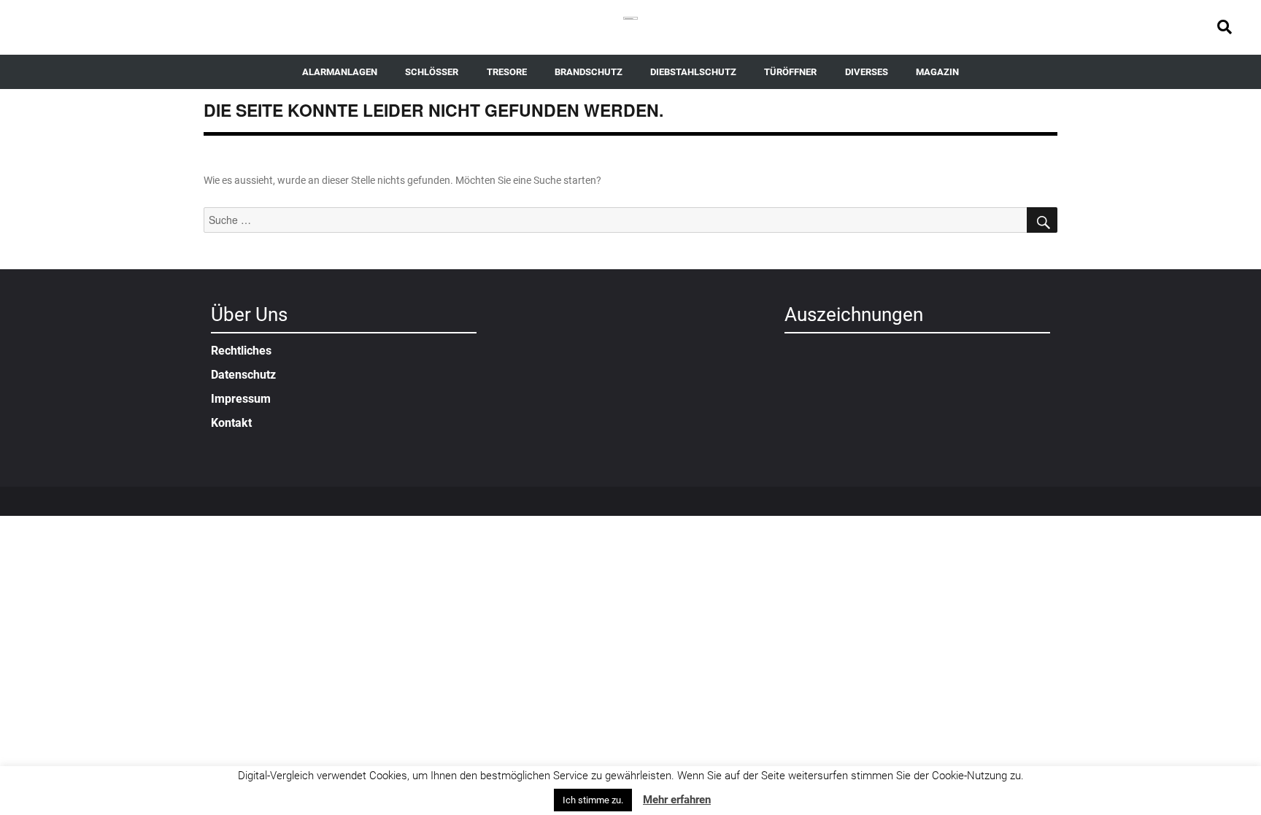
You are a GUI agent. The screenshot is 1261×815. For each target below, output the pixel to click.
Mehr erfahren (677, 799)
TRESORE (507, 71)
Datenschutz (243, 375)
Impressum (241, 399)
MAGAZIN (937, 71)
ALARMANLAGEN (339, 71)
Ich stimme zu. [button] (593, 800)
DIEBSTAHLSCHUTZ (693, 71)
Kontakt (231, 423)
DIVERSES (866, 71)
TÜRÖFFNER (790, 71)
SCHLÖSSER (431, 71)
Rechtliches (241, 351)
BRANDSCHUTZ (588, 71)
